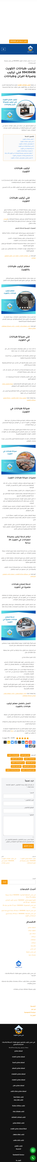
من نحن (33, 1009)
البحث (34, 878)
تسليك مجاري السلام (18, 1068)
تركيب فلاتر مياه (18, 1100)
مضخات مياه (32, 955)
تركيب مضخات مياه (18, 1111)
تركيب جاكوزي (18, 1146)
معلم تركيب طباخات (16, 766)
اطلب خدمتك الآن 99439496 (18, 41)
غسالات (33, 943)
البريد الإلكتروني (29, 800)
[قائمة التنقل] (3, 49)
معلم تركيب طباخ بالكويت (29, 766)
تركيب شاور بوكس (18, 1140)
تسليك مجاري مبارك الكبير (18, 1091)
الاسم (32, 793)
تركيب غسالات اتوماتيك (18, 1117)
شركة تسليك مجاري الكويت (18, 1128)
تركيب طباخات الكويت (24, 85)
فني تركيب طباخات (31, 762)
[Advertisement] (18, 19)
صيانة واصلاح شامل (7, 384)
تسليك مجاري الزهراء (18, 1056)
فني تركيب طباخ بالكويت (16, 758)
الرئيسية (33, 61)
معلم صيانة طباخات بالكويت (12, 770)
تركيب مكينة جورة (18, 1097)
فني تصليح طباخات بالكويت (18, 762)
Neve (26, 1047)
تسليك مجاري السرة (18, 1062)
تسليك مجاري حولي (18, 1085)
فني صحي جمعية (31, 952)
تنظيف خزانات (32, 930)
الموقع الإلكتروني (29, 807)
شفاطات (33, 940)
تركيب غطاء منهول (18, 1134)
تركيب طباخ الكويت (25, 755)
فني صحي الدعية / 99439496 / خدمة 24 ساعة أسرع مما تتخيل (18, 910)
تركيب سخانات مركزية (18, 1105)
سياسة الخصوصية (30, 1012)
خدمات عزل (32, 933)
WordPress (12, 1047)
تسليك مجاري (32, 927)
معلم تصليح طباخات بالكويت (28, 770)
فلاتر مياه (33, 946)
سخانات (33, 936)
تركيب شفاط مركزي (18, 1123)
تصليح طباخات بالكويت (13, 755)
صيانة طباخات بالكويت (30, 758)
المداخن (5, 219)
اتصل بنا (33, 1015)
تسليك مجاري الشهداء (18, 1074)
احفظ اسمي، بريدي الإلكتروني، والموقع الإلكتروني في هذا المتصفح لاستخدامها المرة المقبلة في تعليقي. (19, 840)
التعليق (31, 815)
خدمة (12, 731)
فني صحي (33, 949)
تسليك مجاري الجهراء (18, 1080)
